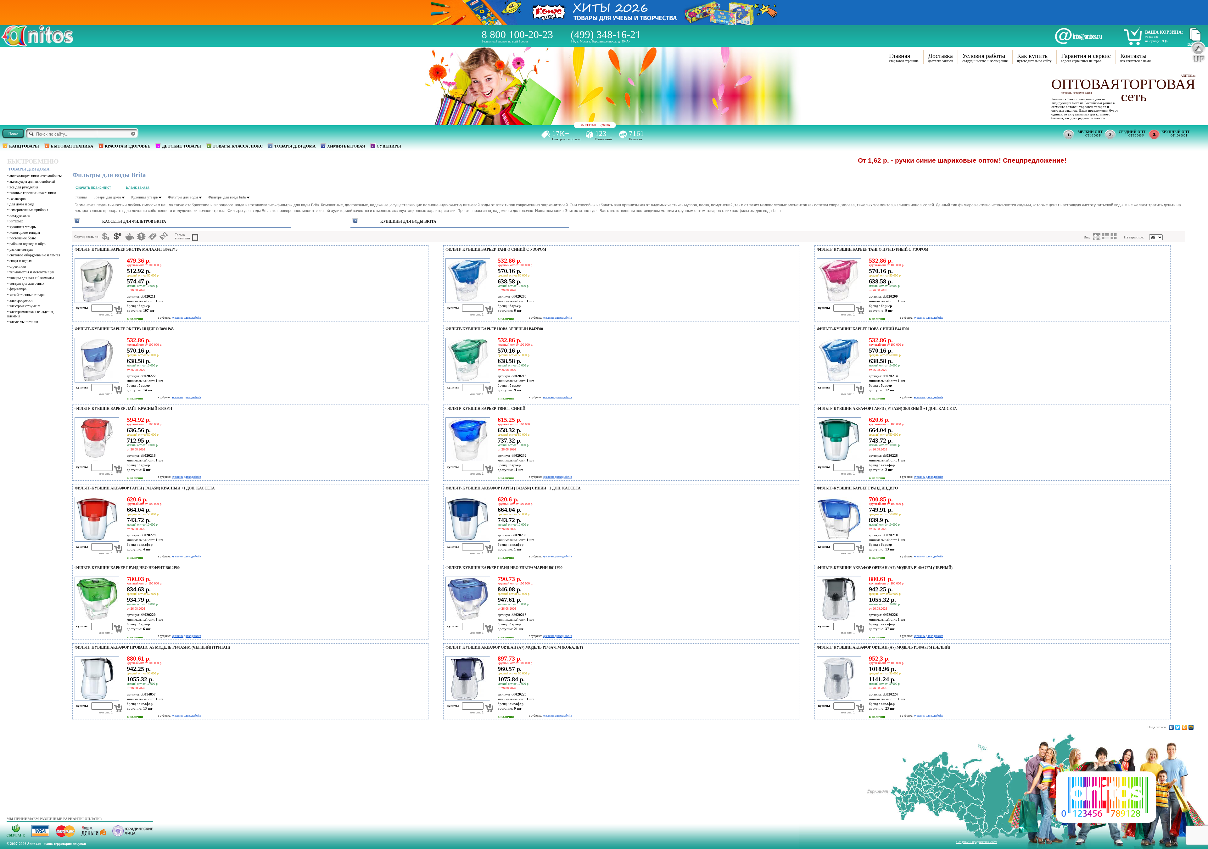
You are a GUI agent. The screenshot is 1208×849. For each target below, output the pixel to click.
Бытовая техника (72, 146)
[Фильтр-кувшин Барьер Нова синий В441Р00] (838, 381)
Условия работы (983, 55)
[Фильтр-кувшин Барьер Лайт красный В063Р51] (96, 461)
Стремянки (17, 266)
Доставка (940, 55)
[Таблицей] (1114, 236)
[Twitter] (1178, 727)
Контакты (1133, 55)
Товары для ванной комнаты (31, 278)
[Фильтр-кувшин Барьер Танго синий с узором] (467, 301)
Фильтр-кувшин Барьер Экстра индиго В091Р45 (124, 329)
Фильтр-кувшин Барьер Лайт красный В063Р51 (123, 408)
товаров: (1151, 36)
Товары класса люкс (238, 146)
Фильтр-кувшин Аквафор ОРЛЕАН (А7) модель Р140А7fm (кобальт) (514, 647)
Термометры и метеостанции (31, 272)
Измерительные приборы (28, 210)
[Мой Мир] (1191, 727)
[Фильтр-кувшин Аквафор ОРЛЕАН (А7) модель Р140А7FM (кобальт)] (467, 699)
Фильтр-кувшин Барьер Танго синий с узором (495, 249)
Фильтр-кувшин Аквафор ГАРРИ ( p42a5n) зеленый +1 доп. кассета (887, 408)
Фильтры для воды (183, 197)
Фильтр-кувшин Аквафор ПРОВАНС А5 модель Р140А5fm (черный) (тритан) (152, 647)
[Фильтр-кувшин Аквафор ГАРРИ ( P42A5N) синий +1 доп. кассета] (467, 540)
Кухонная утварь (22, 227)
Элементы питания (23, 322)
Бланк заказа (137, 187)
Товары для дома (295, 146)
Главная (899, 55)
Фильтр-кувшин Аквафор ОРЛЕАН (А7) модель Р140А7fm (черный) (885, 568)
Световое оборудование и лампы (34, 255)
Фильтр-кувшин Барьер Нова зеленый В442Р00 (494, 329)
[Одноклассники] (1184, 727)
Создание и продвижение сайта (976, 842)
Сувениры (389, 146)
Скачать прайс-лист (93, 187)
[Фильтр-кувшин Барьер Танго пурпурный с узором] (838, 301)
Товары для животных (26, 283)
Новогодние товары (24, 232)
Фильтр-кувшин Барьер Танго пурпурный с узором (872, 249)
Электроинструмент (24, 306)
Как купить (1032, 55)
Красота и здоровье (127, 146)
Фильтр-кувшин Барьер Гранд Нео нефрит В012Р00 (127, 568)
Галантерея (17, 198)
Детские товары (181, 146)
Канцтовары (24, 146)
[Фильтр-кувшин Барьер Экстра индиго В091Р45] (96, 381)
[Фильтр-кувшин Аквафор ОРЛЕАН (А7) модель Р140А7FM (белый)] (838, 699)
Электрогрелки (20, 300)
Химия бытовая (346, 146)
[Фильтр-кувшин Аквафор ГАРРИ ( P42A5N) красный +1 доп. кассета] (96, 540)
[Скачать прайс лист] (1194, 40)
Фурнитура (17, 289)
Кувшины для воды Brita (186, 317)
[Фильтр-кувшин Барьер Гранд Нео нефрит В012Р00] (96, 620)
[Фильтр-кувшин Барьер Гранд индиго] (838, 540)
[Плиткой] (1097, 236)
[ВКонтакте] (1171, 727)
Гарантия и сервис (1086, 55)
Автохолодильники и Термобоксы (35, 176)
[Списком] (1105, 236)
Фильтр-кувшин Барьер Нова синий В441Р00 (863, 329)
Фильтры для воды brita (227, 197)
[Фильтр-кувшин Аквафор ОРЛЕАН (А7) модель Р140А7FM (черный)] (838, 620)
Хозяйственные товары (27, 295)
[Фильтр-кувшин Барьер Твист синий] (467, 461)
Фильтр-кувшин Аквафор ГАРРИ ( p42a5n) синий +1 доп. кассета (513, 488)
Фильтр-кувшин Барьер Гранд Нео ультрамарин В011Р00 (503, 568)
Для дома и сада (21, 204)
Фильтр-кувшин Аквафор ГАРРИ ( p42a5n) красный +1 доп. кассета (145, 488)
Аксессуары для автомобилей (32, 181)
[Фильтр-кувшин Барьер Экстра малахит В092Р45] (96, 301)
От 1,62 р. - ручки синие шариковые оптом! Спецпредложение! (902, 160)
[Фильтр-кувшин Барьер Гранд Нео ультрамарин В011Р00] (467, 620)
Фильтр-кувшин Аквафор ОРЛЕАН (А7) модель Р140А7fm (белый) (883, 647)
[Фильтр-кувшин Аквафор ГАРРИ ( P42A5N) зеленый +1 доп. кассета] (838, 461)
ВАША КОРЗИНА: (1164, 32)
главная (81, 197)
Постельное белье (22, 238)
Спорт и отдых (20, 261)
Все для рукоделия (23, 187)
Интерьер (16, 221)
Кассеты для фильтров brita (134, 221)
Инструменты (19, 215)
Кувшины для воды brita (408, 221)
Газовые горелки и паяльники (32, 193)
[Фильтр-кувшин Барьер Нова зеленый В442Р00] (467, 381)
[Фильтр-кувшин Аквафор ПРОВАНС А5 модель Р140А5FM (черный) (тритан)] (96, 699)
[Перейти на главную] (37, 44)
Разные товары (21, 249)
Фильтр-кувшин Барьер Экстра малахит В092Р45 (126, 249)
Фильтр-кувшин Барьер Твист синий (485, 408)
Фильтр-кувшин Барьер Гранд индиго (857, 488)
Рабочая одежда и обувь (28, 244)
